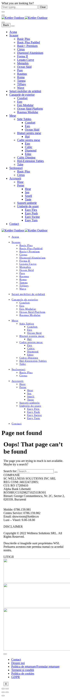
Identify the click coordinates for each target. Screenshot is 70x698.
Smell (28, 196)
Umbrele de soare (28, 206)
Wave (20, 87)
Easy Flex (31, 209)
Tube (20, 164)
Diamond (30, 150)
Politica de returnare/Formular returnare (35, 666)
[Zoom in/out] (7, 688)
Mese (12, 115)
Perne (20, 185)
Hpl (27, 136)
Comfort (22, 98)
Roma (20, 77)
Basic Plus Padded (28, 42)
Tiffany (21, 84)
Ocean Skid (24, 66)
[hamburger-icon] (5, 654)
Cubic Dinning (26, 157)
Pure (20, 70)
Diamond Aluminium (30, 52)
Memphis (23, 63)
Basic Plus (23, 39)
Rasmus (22, 73)
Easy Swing (32, 216)
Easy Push (31, 213)
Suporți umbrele (27, 202)
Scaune (13, 35)
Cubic (28, 147)
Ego (19, 101)
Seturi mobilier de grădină (25, 91)
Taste (28, 199)
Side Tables (24, 119)
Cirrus (21, 49)
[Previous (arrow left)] (3, 692)
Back (6, 25)
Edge (28, 154)
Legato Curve (25, 59)
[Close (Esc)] (3, 688)
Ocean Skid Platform (30, 108)
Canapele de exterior (22, 94)
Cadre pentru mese (28, 140)
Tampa (21, 80)
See (27, 192)
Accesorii (15, 178)
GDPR (15, 677)
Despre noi (18, 663)
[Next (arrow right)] (7, 692)
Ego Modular (25, 105)
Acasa (13, 32)
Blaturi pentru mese (29, 133)
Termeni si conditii (22, 670)
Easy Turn (31, 220)
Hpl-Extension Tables (30, 161)
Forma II (22, 56)
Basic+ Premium (27, 45)
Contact (14, 223)
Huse (20, 182)
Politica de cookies (22, 673)
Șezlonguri (16, 168)
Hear (28, 189)
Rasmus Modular (27, 112)
